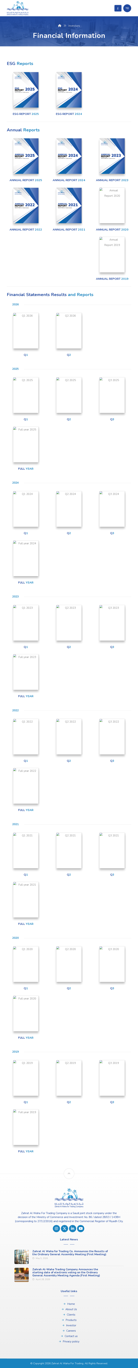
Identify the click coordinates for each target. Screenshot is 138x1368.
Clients (71, 1314)
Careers (71, 1331)
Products (71, 1320)
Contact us (71, 1336)
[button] (127, 8)
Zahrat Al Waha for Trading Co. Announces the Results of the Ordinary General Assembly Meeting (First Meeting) (70, 1253)
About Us (71, 1309)
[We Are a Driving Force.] (17, 8)
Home (71, 1304)
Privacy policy (71, 1341)
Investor (71, 1325)
